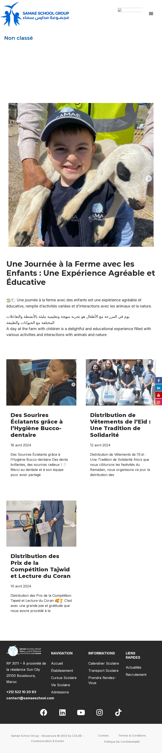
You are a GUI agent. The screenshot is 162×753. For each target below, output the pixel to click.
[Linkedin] (62, 712)
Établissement (62, 670)
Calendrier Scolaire (103, 663)
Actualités (133, 667)
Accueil (57, 663)
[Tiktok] (118, 712)
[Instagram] (99, 712)
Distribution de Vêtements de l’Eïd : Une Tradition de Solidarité (120, 425)
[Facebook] (43, 712)
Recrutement (136, 674)
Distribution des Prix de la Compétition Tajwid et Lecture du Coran (41, 566)
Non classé (18, 38)
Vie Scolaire (60, 685)
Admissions (60, 692)
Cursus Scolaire (64, 678)
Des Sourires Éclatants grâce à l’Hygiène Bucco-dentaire (37, 425)
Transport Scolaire (103, 670)
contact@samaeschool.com (30, 698)
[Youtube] (81, 712)
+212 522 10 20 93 (22, 692)
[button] (151, 13)
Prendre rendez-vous (102, 680)
